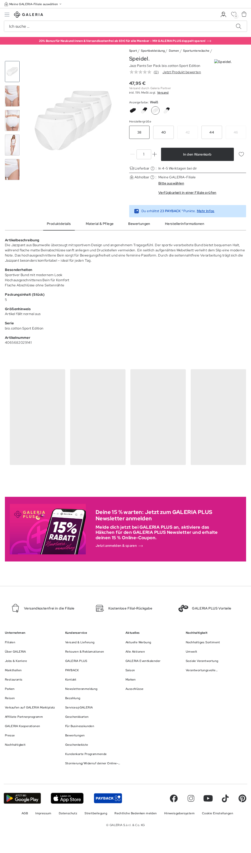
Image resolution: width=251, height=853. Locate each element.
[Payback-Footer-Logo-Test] (107, 798)
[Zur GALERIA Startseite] (28, 15)
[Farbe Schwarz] (133, 110)
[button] (33, 4)
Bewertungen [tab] (139, 223)
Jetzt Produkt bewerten (182, 72)
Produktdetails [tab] (59, 223)
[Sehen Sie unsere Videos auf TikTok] (225, 798)
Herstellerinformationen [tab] (184, 223)
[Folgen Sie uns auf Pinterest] (242, 798)
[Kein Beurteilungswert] (142, 72)
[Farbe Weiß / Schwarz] (166, 110)
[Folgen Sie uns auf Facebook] (174, 798)
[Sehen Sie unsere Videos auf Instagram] (191, 798)
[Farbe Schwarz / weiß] (144, 110)
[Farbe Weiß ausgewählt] (155, 110)
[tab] (73, 120)
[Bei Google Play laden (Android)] (22, 798)
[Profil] (223, 14)
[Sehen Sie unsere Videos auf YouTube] (208, 798)
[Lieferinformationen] (152, 168)
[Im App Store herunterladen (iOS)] (67, 798)
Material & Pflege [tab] (100, 223)
